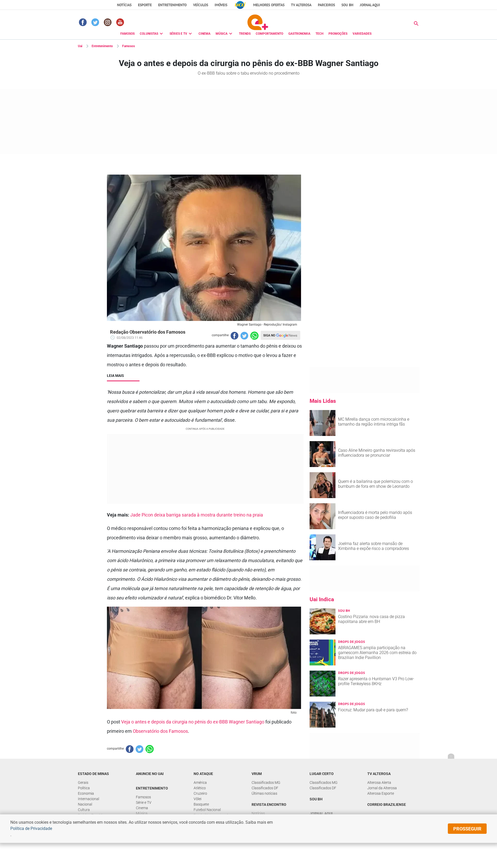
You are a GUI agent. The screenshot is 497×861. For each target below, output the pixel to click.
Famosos (128, 46)
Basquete (201, 804)
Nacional (85, 804)
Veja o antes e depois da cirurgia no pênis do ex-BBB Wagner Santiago (192, 721)
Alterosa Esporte (380, 793)
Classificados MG (324, 782)
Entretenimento (172, 5)
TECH (319, 33)
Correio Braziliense (386, 804)
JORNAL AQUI (370, 5)
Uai (80, 46)
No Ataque (203, 774)
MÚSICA (222, 33)
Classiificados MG (266, 782)
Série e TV (143, 802)
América (200, 782)
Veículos (200, 5)
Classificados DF (265, 788)
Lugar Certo (322, 774)
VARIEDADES (362, 33)
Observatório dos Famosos (160, 731)
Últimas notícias (264, 793)
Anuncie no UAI (150, 774)
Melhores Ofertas (268, 5)
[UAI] (240, 5)
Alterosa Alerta (379, 782)
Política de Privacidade (31, 828)
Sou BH (347, 5)
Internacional (88, 799)
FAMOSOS (127, 33)
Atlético (200, 788)
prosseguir (467, 828)
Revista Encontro (269, 804)
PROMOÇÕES (337, 33)
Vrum (257, 774)
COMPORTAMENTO (269, 33)
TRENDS (245, 33)
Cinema (142, 808)
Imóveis (221, 5)
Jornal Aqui (321, 814)
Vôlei (197, 799)
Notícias (124, 5)
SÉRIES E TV (178, 33)
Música (142, 813)
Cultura (84, 810)
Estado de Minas (93, 774)
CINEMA (204, 33)
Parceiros (326, 5)
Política (84, 788)
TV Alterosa (301, 5)
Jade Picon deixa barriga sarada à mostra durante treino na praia (196, 515)
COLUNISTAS (149, 33)
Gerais (83, 782)
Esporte (145, 5)
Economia (86, 793)
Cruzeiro (200, 793)
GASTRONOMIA (299, 33)
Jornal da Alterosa (382, 788)
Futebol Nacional (207, 810)
